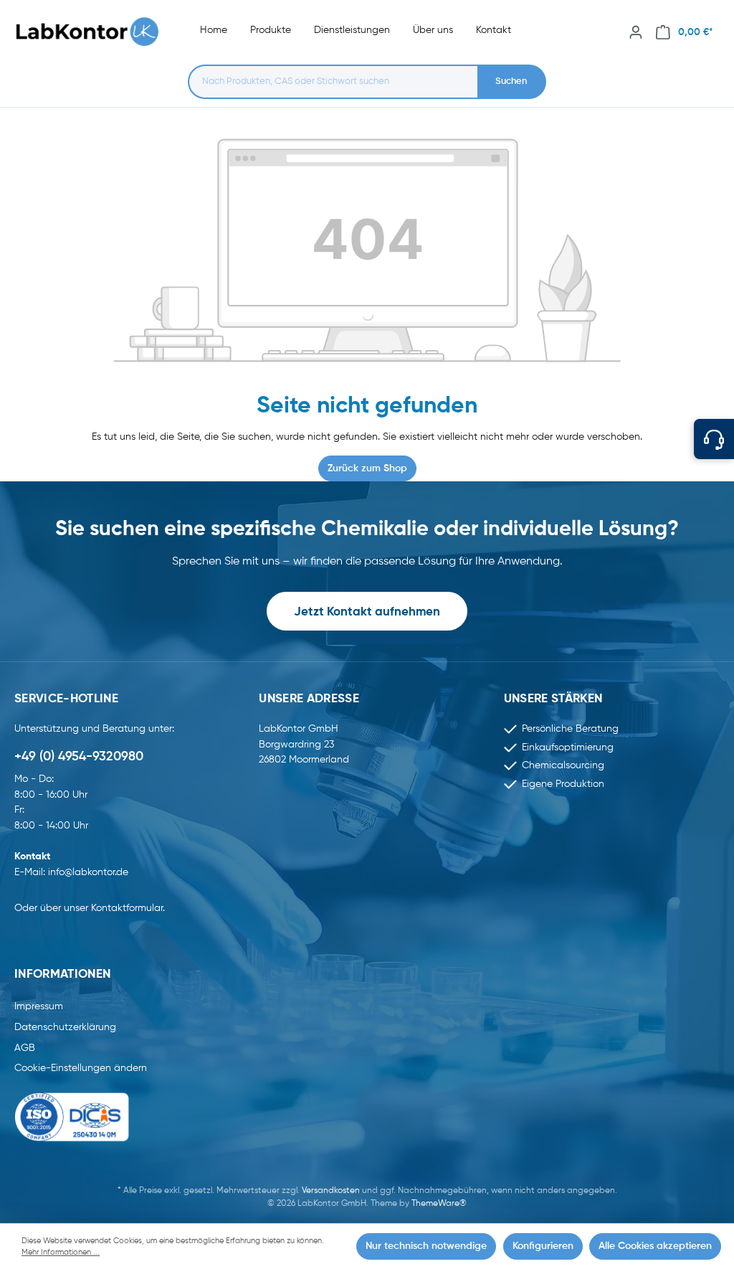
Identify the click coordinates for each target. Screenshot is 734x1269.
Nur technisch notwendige (426, 1246)
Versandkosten (331, 1191)
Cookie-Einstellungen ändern (80, 1068)
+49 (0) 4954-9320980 (78, 756)
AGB (24, 1048)
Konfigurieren (543, 1246)
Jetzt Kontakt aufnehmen (367, 612)
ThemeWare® (439, 1203)
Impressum (38, 1006)
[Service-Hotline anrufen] (714, 439)
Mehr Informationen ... (61, 1252)
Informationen (62, 974)
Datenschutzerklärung (65, 1027)
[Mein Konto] (636, 32)
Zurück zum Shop (367, 468)
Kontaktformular (127, 908)
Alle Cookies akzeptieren (655, 1246)
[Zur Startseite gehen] (94, 32)
